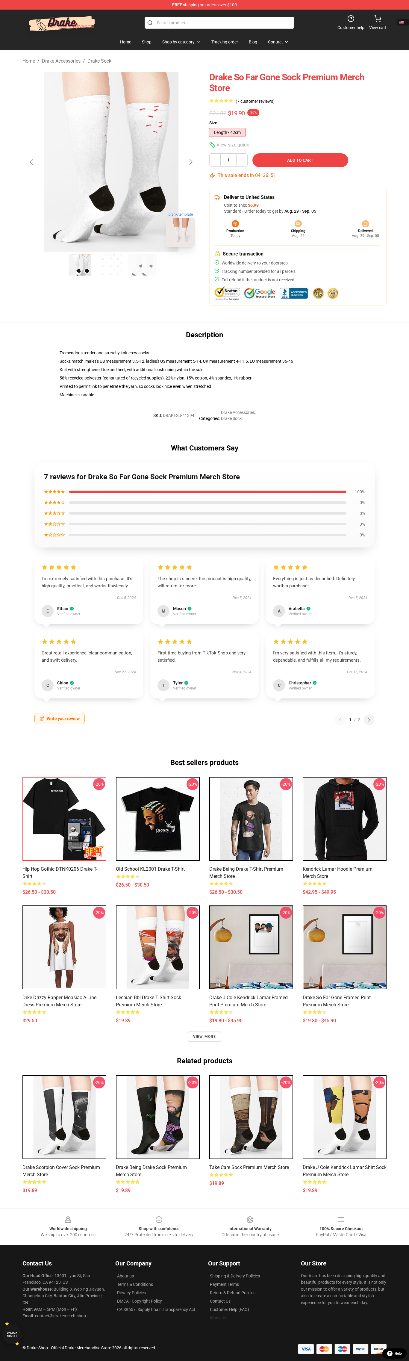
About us (125, 1276)
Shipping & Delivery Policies (235, 1276)
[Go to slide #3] (142, 265)
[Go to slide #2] (111, 265)
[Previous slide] (31, 161)
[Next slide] (190, 161)
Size (213, 122)
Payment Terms (224, 1284)
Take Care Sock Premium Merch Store (249, 1167)
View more (204, 1037)
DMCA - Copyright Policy (139, 1301)
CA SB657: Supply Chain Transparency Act (156, 1309)
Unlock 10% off (12, 1334)
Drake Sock (99, 61)
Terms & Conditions (135, 1284)
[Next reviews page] (369, 719)
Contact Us (220, 1301)
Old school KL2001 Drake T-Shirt (150, 869)
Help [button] (398, 1353)
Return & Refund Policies (232, 1292)
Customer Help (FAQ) (229, 1309)
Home (28, 61)
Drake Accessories (61, 61)
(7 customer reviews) (255, 101)
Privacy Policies (131, 1292)
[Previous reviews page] (340, 719)
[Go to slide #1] (80, 265)
